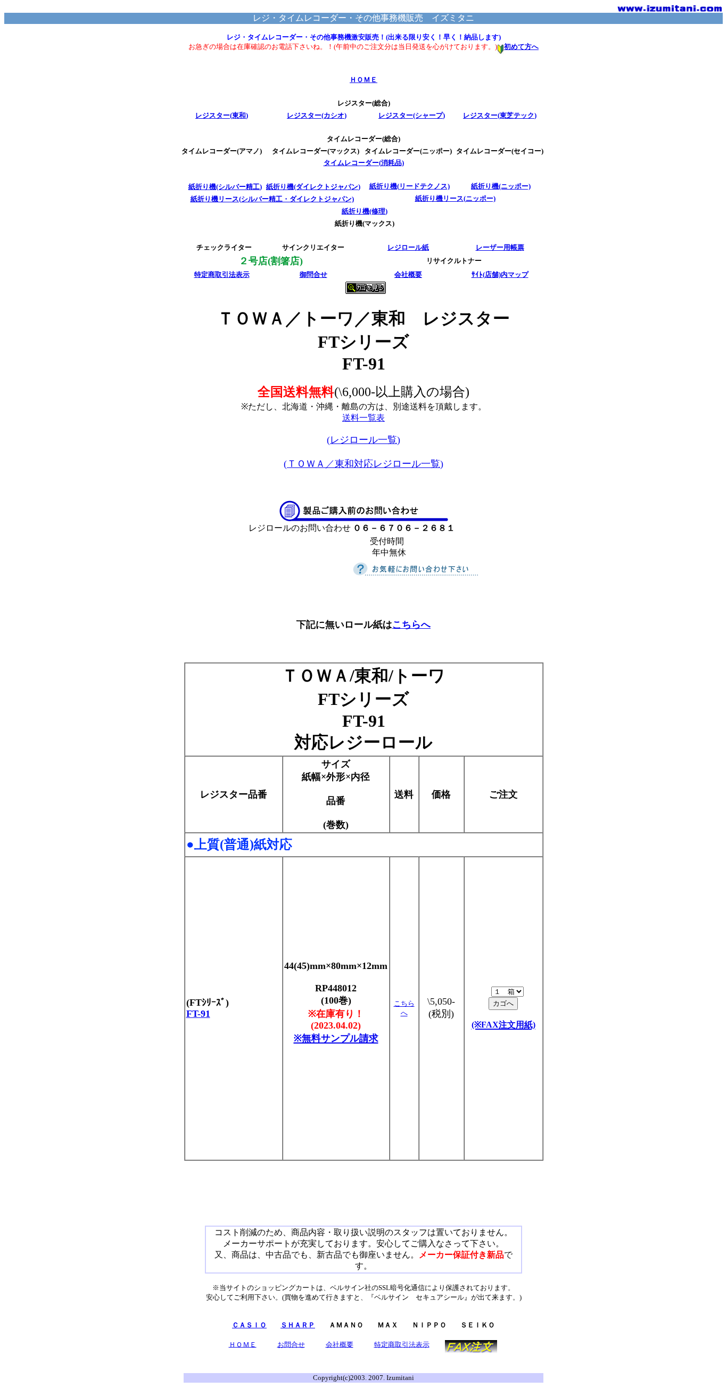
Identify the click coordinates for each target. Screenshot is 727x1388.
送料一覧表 (363, 417)
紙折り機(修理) (364, 211)
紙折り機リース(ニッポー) (455, 198)
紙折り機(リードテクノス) (409, 186)
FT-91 (198, 1013)
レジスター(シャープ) (411, 115)
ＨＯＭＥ (363, 80)
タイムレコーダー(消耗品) (364, 163)
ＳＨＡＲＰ (297, 1325)
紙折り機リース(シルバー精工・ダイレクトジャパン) (272, 199)
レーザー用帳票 (500, 247)
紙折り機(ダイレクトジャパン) (313, 187)
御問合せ (313, 274)
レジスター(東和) (221, 115)
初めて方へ (521, 47)
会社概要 (408, 274)
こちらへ (411, 624)
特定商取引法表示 (222, 274)
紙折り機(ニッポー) (501, 186)
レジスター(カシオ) (316, 115)
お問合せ (291, 1344)
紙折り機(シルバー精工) (225, 187)
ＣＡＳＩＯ (249, 1325)
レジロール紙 (408, 247)
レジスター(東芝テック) (499, 115)
